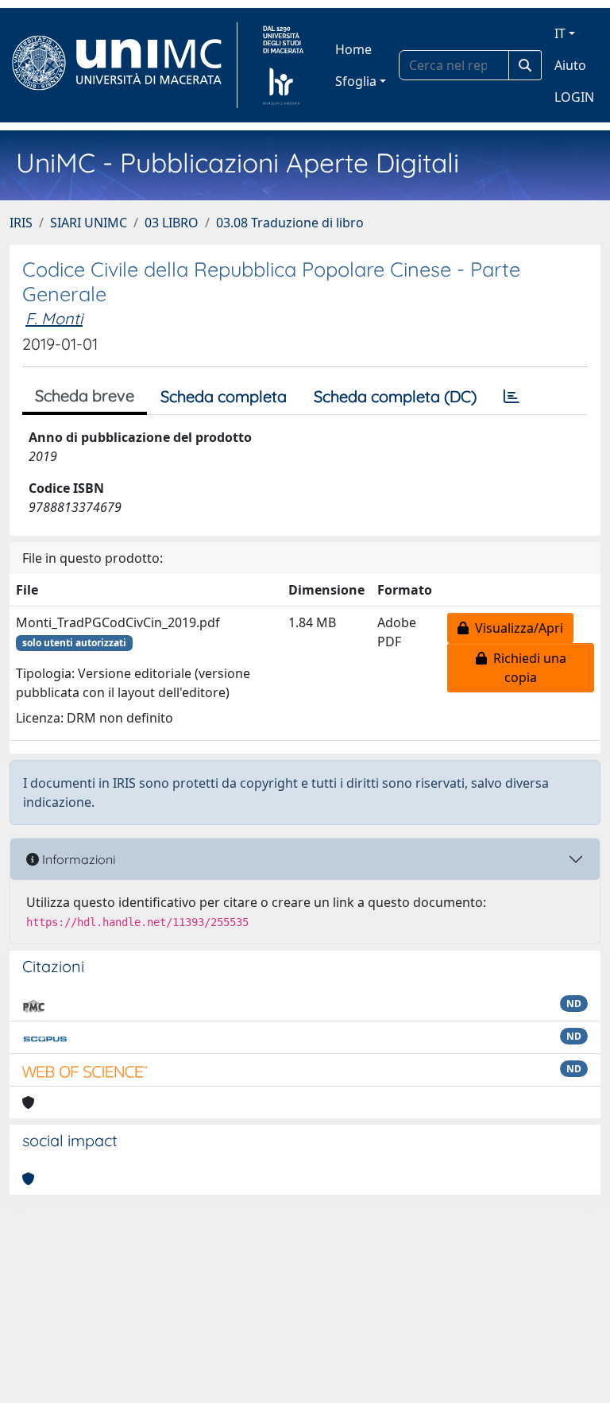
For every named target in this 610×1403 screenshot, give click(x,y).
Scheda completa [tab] (223, 396)
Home (353, 49)
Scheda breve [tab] (84, 395)
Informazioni (77, 859)
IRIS (21, 222)
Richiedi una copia (526, 667)
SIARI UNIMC (88, 222)
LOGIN (574, 97)
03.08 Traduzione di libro (290, 222)
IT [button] (560, 33)
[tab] (511, 396)
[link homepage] (123, 65)
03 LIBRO (172, 222)
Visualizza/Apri (516, 628)
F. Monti (54, 318)
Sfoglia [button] (355, 81)
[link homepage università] (283, 65)
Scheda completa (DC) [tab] (395, 396)
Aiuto (570, 65)
